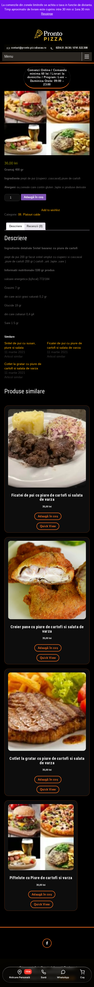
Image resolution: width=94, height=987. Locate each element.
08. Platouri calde (29, 214)
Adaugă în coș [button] (48, 516)
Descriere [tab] (15, 226)
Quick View (48, 526)
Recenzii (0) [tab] (34, 226)
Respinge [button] (47, 13)
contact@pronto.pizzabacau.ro (28, 47)
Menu (8, 56)
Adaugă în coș (33, 197)
